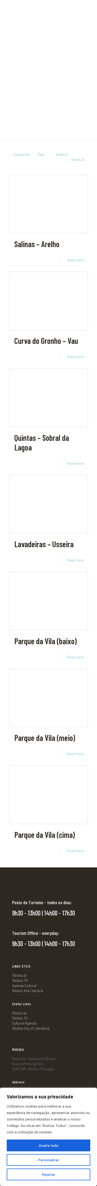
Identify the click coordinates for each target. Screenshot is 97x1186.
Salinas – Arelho (37, 244)
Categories (21, 154)
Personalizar (48, 1160)
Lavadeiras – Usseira (44, 544)
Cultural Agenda (24, 1023)
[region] (48, 1137)
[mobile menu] (89, 8)
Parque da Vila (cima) (44, 834)
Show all (77, 159)
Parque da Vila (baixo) (45, 641)
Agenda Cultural (24, 985)
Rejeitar (48, 1174)
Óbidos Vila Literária (27, 991)
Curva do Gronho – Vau (46, 340)
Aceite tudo (48, 1145)
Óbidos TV (20, 980)
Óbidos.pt (19, 975)
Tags (40, 154)
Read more (75, 260)
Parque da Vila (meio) (44, 737)
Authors (62, 154)
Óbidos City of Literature (30, 1028)
